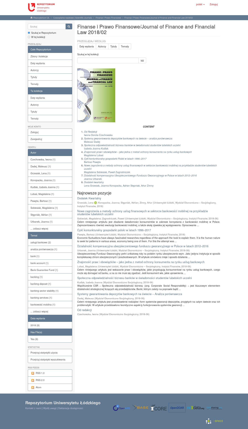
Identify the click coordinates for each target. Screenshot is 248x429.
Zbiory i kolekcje (39, 56)
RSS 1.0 (40, 373)
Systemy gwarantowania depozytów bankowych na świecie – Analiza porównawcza (129, 294)
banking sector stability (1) (45, 290)
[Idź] (68, 26)
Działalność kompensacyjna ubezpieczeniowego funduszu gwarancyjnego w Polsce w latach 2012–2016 (142, 246)
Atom (38, 387)
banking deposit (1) (41, 283)
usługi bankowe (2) (41, 242)
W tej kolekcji (38, 37)
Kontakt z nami (33, 408)
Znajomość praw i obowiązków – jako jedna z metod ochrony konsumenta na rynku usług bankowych (140, 262)
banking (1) (37, 277)
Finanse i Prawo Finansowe (108, 17)
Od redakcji (84, 310)
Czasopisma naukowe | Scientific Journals (72, 17)
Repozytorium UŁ (41, 17)
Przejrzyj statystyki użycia (44, 352)
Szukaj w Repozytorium (43, 32)
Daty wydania (38, 63)
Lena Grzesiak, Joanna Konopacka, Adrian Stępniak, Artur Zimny (119, 183)
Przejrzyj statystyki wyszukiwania (48, 359)
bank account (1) (40, 263)
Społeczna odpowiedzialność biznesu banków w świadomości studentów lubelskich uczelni (134, 278)
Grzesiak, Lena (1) (40, 173)
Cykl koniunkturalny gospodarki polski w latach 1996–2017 (114, 230)
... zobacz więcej (39, 228)
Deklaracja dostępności (70, 408)
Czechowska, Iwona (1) (43, 159)
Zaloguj (34, 132)
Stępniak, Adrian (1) (41, 214)
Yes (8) (34, 339)
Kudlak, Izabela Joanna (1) (45, 187)
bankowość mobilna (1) (43, 304)
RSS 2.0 (40, 380)
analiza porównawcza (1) (44, 249)
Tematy (34, 84)
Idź (142, 60)
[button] (200, 4)
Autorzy (35, 70)
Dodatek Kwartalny (89, 198)
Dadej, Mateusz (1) (41, 166)
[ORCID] (95, 202)
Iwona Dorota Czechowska (98, 133)
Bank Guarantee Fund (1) (44, 270)
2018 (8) (35, 325)
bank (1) (35, 256)
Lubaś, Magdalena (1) (42, 194)
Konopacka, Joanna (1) (43, 180)
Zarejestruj (36, 139)
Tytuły (34, 77)
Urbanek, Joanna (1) (42, 221)
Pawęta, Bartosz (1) (41, 201)
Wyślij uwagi (49, 408)
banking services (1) (41, 297)
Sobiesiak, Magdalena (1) (44, 207)
